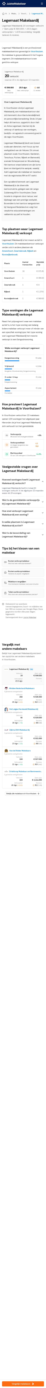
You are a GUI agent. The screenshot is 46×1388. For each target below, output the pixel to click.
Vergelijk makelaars (21, 1383)
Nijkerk (30, 251)
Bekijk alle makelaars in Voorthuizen (21, 793)
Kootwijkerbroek (10, 254)
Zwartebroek (20, 251)
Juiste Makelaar (29, 617)
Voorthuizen (37, 51)
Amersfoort (7, 251)
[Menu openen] (42, 4)
